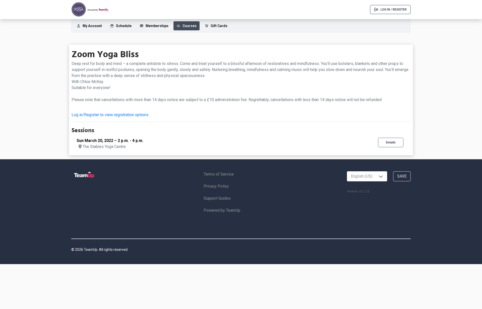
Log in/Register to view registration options (110, 114)
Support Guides (217, 198)
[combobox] (367, 176)
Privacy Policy (216, 186)
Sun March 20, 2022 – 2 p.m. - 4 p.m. (110, 140)
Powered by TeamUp (222, 210)
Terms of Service (219, 174)
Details (391, 142)
